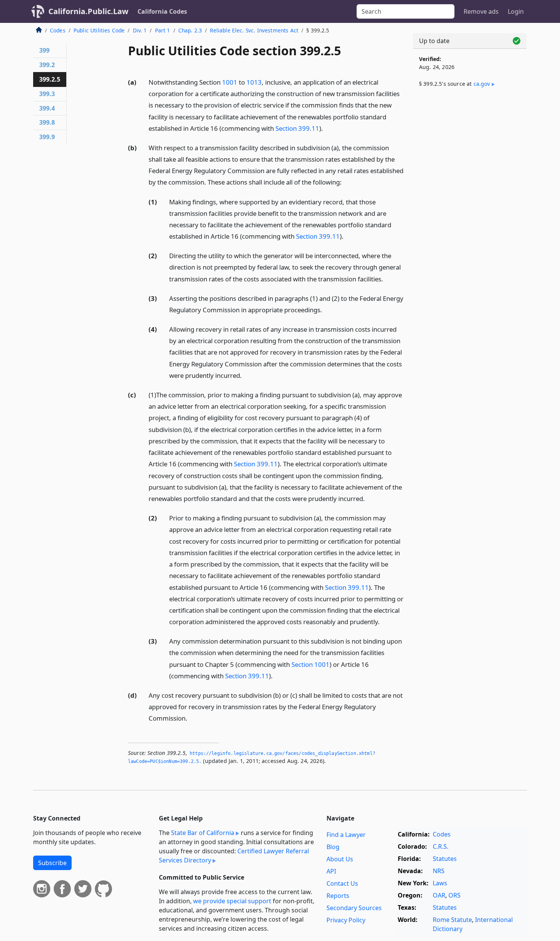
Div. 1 (140, 30)
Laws (440, 883)
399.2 (47, 65)
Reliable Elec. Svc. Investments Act (254, 30)
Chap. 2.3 (190, 30)
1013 (254, 82)
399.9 (47, 137)
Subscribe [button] (52, 863)
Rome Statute (452, 919)
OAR (439, 895)
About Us (339, 859)
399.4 (47, 108)
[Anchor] (327, 128)
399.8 (47, 122)
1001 (229, 82)
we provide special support (232, 901)
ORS (454, 895)
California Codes (162, 11)
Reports (337, 895)
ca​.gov (482, 83)
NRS (439, 871)
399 (44, 50)
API (331, 871)
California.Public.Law (88, 11)
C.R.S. (440, 846)
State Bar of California (202, 833)
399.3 (47, 94)
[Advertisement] (470, 220)
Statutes (445, 858)
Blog (332, 847)
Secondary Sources (354, 908)
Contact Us (342, 883)
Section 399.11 (297, 128)
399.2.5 (49, 79)
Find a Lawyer (346, 834)
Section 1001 (310, 664)
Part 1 (162, 30)
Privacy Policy (345, 920)
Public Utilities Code (99, 30)
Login (516, 11)
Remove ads (481, 11)
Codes (58, 30)
